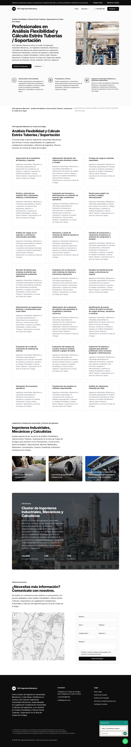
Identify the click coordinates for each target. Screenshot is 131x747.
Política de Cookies (100, 695)
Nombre (82, 616)
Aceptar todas (97, 2)
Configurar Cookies (100, 704)
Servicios (84, 9)
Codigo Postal (84, 633)
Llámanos (38, 66)
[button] (38, 636)
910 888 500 (100, 9)
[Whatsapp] (125, 741)
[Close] (126, 722)
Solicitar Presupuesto (21, 66)
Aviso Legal (98, 692)
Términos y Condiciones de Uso (91, 654)
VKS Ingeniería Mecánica (27, 9)
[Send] (125, 733)
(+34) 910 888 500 (64, 697)
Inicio (76, 9)
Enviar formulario (97, 658)
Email (81, 625)
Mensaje (82, 641)
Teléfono (102, 625)
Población (102, 633)
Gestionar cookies (113, 2)
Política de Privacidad (101, 652)
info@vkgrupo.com (64, 700)
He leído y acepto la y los (96, 653)
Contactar (112, 9)
